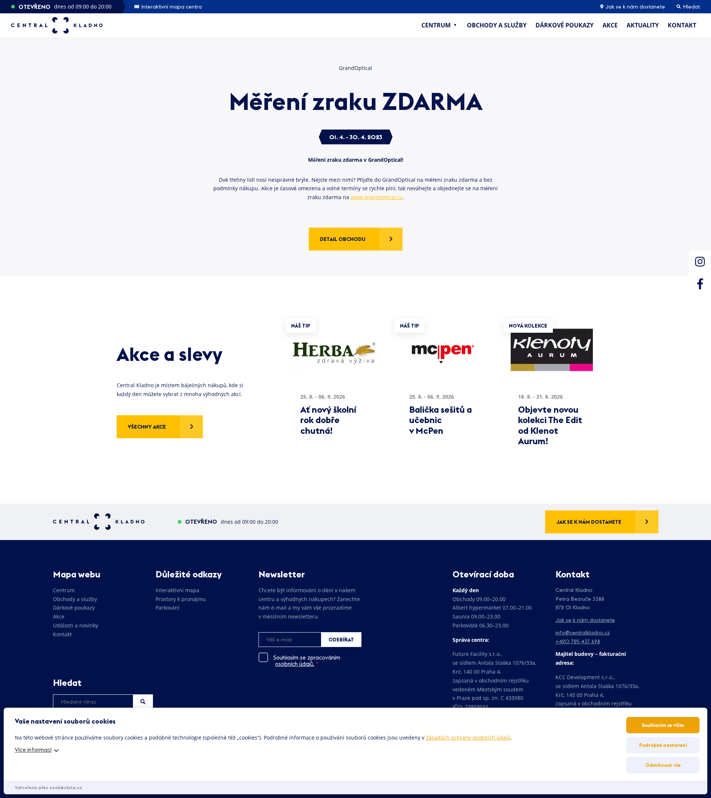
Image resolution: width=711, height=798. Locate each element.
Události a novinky (75, 625)
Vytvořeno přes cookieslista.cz (48, 787)
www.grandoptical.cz (377, 197)
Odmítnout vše (663, 765)
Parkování (168, 607)
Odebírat (341, 639)
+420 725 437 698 (577, 641)
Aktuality (643, 25)
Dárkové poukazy (564, 25)
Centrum (436, 25)
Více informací (33, 749)
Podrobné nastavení (663, 745)
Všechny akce (147, 426)
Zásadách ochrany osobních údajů (468, 737)
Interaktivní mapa (177, 590)
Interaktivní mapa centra (171, 6)
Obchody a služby (497, 25)
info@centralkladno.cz (582, 632)
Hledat (143, 701)
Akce (610, 25)
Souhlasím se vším (663, 725)
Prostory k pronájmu (181, 599)
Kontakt (682, 25)
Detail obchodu (342, 239)
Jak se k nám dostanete (634, 6)
